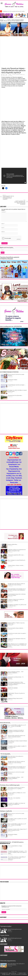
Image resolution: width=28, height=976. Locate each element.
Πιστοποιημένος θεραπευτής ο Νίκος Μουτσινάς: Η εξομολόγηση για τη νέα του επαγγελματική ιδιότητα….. (16, 683)
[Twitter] (16, 971)
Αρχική (1, 19)
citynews (3, 74)
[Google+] (13, 971)
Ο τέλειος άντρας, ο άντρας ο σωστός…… (16, 565)
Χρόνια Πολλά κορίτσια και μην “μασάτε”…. (14, 930)
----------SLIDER (7, 19)
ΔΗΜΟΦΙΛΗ (17, 74)
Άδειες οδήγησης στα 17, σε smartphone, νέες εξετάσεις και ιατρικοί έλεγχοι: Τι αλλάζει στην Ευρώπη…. (17, 645)
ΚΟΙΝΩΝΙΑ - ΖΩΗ (22, 74)
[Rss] (11, 971)
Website (3, 231)
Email (2, 227)
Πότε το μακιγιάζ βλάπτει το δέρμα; (15, 845)
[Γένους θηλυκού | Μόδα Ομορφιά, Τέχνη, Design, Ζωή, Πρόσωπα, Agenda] (14, 4)
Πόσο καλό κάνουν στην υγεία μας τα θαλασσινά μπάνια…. (15, 964)
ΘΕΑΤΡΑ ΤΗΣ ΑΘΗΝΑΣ (13, 688)
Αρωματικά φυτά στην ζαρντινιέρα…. (15, 395)
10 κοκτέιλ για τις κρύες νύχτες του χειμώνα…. (17, 633)
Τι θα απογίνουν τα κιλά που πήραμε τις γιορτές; (11, 11)
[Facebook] (14, 971)
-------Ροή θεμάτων (13, 74)
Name (2, 223)
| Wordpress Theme (21, 973)
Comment (3, 212)
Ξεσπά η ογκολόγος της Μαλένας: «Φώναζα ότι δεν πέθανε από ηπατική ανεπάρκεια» (19, 202)
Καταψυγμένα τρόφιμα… (13, 379)
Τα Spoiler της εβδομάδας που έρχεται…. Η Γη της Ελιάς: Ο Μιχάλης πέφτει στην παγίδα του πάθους (17, 852)
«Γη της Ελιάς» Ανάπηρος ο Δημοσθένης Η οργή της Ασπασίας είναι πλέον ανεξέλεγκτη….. (17, 858)
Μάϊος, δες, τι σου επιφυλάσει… (14, 797)
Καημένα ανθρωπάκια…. (13, 544)
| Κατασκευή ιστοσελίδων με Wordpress (18, 974)
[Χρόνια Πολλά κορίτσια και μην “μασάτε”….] (3, 931)
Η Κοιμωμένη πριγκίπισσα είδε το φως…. (16, 554)
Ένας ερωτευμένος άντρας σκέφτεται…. (16, 628)
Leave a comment (5, 75)
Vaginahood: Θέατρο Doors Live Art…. (15, 698)
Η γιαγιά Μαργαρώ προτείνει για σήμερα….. (17, 384)
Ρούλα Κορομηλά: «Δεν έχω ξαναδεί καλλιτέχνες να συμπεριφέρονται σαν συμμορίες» (8, 197)
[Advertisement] (14, 51)
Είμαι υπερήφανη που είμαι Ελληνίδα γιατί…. (17, 560)
